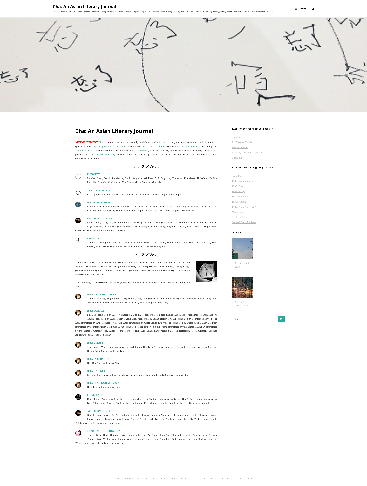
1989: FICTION (96, 370)
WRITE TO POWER (99, 202)
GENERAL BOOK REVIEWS (104, 431)
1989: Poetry (238, 186)
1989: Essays (238, 191)
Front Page (237, 175)
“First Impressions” (102, 146)
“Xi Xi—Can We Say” (153, 146)
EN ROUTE (93, 174)
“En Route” (120, 146)
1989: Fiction (239, 201)
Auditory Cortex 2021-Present (247, 152)
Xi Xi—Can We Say (242, 142)
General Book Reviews (244, 222)
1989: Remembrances (243, 181)
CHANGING (94, 238)
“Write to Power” (189, 146)
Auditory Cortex (240, 217)
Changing (237, 157)
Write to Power (240, 147)
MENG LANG (95, 395)
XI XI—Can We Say (98, 190)
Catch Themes (243, 478)
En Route (237, 137)
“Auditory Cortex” (85, 150)
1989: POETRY (95, 310)
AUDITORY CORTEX (99, 218)
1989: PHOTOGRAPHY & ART (105, 382)
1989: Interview (240, 196)
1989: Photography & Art (245, 206)
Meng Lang (238, 212)
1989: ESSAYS (95, 342)
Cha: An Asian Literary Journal (84, 6)
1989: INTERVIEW (98, 358)
